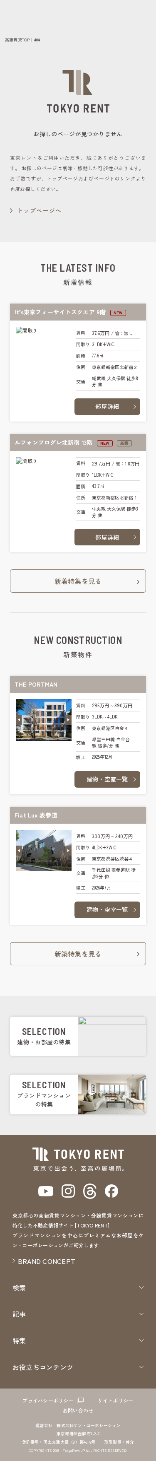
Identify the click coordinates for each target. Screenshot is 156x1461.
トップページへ (39, 210)
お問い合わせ (78, 1410)
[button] (19, 720)
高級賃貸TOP (17, 39)
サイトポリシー (116, 1400)
